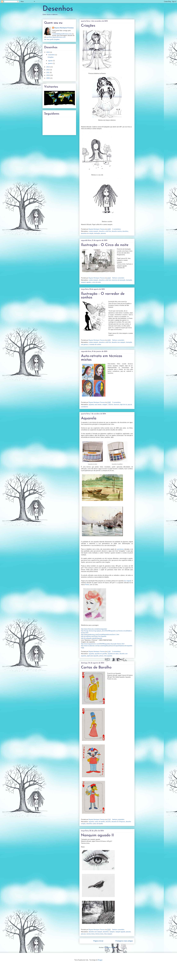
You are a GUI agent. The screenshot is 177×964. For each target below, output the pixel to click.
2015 (48, 52)
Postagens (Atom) (109, 947)
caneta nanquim (93, 231)
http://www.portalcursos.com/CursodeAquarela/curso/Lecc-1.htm (100, 634)
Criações (88, 26)
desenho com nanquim (118, 342)
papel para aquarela (92, 656)
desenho (108, 821)
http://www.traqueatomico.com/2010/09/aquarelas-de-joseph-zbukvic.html (102, 644)
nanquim (112, 931)
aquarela (91, 404)
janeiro (50, 63)
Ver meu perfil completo (52, 39)
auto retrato (98, 404)
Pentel (87, 584)
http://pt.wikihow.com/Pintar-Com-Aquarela (93, 636)
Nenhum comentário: (118, 278)
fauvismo (116, 404)
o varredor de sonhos (95, 344)
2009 (48, 78)
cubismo (110, 404)
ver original (127, 581)
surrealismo (84, 406)
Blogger (100, 960)
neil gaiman (84, 344)
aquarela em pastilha (101, 653)
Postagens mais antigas (124, 941)
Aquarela (88, 418)
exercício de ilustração (118, 280)
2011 (48, 72)
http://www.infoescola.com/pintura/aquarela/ (94, 629)
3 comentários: (116, 651)
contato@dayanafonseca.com (62, 34)
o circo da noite (96, 282)
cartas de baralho (100, 821)
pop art (130, 404)
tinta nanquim (108, 934)
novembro (51, 54)
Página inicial (98, 941)
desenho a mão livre (105, 231)
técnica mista (99, 934)
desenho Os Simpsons (118, 821)
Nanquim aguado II (97, 835)
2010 (48, 75)
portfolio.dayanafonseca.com (56, 37)
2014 (48, 67)
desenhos (125, 231)
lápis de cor (123, 404)
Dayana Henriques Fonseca (64, 28)
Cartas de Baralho (96, 667)
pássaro (83, 934)
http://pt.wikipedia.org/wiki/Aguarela (91, 638)
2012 (48, 70)
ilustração (97, 233)
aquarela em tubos (113, 653)
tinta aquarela (108, 656)
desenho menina (117, 231)
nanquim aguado (86, 282)
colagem (104, 404)
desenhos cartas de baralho (94, 823)
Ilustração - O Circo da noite (104, 245)
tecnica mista (91, 934)
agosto (50, 60)
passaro (128, 931)
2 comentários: (116, 229)
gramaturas (120, 549)
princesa (103, 233)
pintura (101, 656)
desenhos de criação (87, 233)
